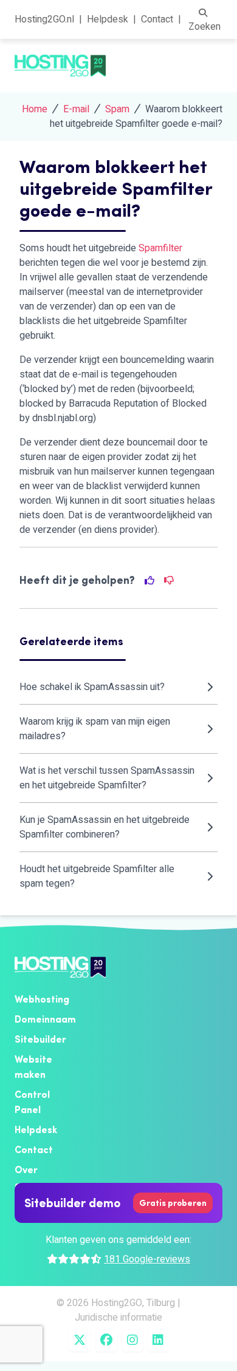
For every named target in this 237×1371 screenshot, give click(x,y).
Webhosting (42, 999)
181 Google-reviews (147, 1259)
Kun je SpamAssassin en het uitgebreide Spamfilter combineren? (104, 827)
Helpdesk (107, 19)
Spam (117, 109)
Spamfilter (160, 248)
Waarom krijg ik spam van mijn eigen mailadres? (94, 728)
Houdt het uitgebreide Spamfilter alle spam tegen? (96, 876)
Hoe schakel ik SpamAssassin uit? (92, 687)
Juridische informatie (118, 1317)
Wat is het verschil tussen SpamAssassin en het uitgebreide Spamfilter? (106, 778)
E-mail (76, 109)
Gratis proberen (173, 1202)
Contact (157, 19)
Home (34, 109)
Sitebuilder (40, 1039)
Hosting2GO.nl (44, 19)
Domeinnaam (45, 1019)
